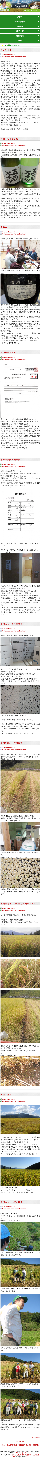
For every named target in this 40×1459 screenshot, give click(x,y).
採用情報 (36, 1445)
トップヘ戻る (20, 1442)
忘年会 (4, 227)
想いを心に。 (7, 49)
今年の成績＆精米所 (11, 459)
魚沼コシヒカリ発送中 (12, 624)
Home (4, 1445)
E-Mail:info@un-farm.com (23, 1453)
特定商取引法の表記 (24, 1445)
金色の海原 (6, 1094)
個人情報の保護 (12, 1445)
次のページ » (36, 1437)
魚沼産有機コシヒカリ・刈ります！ (18, 903)
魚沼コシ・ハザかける (13, 1202)
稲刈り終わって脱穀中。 (13, 743)
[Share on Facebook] (7, 55)
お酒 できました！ (11, 138)
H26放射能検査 (8, 352)
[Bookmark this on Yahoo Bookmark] (13, 57)
